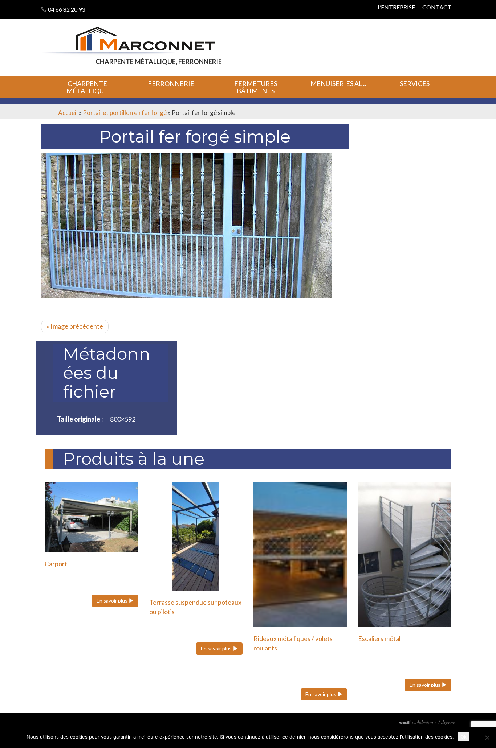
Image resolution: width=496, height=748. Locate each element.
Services (415, 83)
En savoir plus (113, 600)
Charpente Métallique (87, 87)
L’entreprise (396, 7)
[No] (487, 737)
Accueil (68, 112)
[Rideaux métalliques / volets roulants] (300, 554)
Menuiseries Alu (338, 83)
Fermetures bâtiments (255, 87)
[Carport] (91, 517)
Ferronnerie (171, 83)
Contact (436, 7)
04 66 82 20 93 (66, 9)
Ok (463, 737)
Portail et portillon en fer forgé (125, 112)
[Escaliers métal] (405, 554)
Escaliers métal (379, 638)
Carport (56, 564)
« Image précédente (74, 326)
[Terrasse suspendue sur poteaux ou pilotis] (196, 536)
